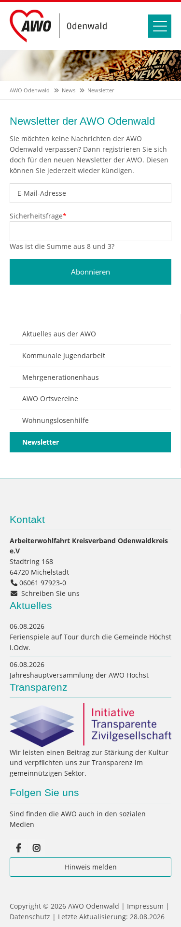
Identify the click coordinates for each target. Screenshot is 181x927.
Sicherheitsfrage (38, 215)
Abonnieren (90, 271)
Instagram (36, 847)
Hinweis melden (91, 866)
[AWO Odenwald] (61, 42)
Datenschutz (30, 916)
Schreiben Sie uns (50, 593)
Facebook (18, 847)
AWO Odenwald (30, 90)
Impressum (145, 906)
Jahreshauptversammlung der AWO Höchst (79, 675)
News (68, 90)
